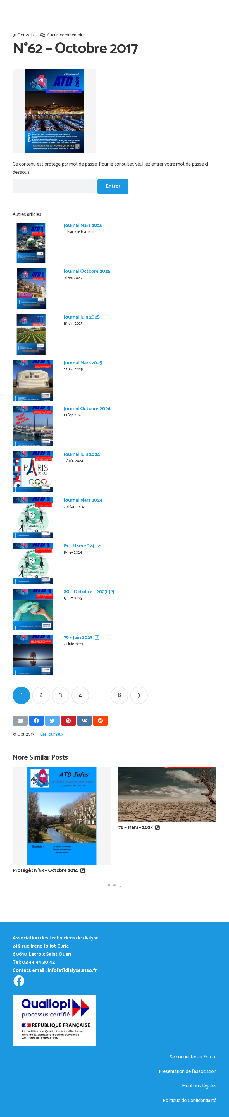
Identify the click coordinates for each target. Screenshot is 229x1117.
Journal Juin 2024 (82, 454)
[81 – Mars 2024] (33, 563)
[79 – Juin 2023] (33, 655)
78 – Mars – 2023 (135, 827)
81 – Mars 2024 (79, 546)
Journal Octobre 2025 (87, 271)
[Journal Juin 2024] (33, 471)
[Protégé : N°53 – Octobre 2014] (62, 816)
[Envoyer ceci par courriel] (20, 721)
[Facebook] (19, 981)
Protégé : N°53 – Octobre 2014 (45, 870)
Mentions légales (199, 1086)
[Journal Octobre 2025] (33, 288)
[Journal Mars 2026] (33, 243)
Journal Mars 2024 (83, 500)
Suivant (139, 695)
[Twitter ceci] (52, 721)
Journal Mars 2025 (83, 363)
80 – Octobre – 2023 (85, 592)
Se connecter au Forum (193, 1057)
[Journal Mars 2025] (33, 380)
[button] (109, 885)
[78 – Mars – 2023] (167, 794)
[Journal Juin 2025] (33, 334)
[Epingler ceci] (68, 721)
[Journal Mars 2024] (33, 517)
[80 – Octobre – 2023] (33, 609)
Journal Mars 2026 (83, 225)
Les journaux (51, 734)
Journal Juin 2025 (82, 317)
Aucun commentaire (66, 35)
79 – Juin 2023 (78, 637)
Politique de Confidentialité (189, 1100)
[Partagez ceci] (36, 721)
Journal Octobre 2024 (87, 409)
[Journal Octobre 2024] (33, 426)
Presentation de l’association (187, 1071)
